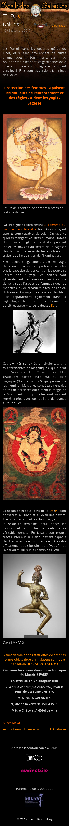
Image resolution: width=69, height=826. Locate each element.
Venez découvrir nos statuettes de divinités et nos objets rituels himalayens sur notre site (34, 659)
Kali (53, 305)
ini (56, 511)
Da (51, 511)
